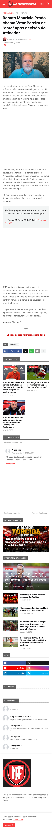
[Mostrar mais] (43, 351)
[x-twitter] (37, 663)
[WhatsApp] (31, 351)
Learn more (18, 819)
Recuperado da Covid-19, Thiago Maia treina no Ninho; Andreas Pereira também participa (33, 641)
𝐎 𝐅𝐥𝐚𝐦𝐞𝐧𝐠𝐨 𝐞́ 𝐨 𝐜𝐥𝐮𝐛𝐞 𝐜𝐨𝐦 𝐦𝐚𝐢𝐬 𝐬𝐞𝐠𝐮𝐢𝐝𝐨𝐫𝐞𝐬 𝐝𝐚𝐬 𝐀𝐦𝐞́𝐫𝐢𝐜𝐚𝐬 (32, 595)
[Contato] (14, 678)
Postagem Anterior (12, 513)
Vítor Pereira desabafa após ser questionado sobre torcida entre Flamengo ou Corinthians (13, 422)
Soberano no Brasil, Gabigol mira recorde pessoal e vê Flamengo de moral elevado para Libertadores (33, 625)
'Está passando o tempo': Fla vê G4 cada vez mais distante (34, 609)
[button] (3, 4)
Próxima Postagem (39, 513)
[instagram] (37, 668)
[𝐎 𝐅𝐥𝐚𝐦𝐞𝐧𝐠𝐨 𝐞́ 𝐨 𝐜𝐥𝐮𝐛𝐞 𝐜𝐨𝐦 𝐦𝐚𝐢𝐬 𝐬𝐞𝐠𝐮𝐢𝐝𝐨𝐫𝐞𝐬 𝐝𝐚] (10, 598)
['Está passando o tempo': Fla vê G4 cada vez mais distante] (10, 612)
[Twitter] (25, 351)
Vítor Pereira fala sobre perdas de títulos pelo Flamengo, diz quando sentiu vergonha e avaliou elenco (13, 387)
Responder (10, 464)
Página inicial (8, 13)
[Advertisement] (26, 139)
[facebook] (14, 663)
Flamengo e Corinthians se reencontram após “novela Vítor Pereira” (38, 384)
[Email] (37, 351)
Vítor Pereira (21, 13)
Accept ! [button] (9, 825)
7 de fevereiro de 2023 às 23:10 (24, 453)
